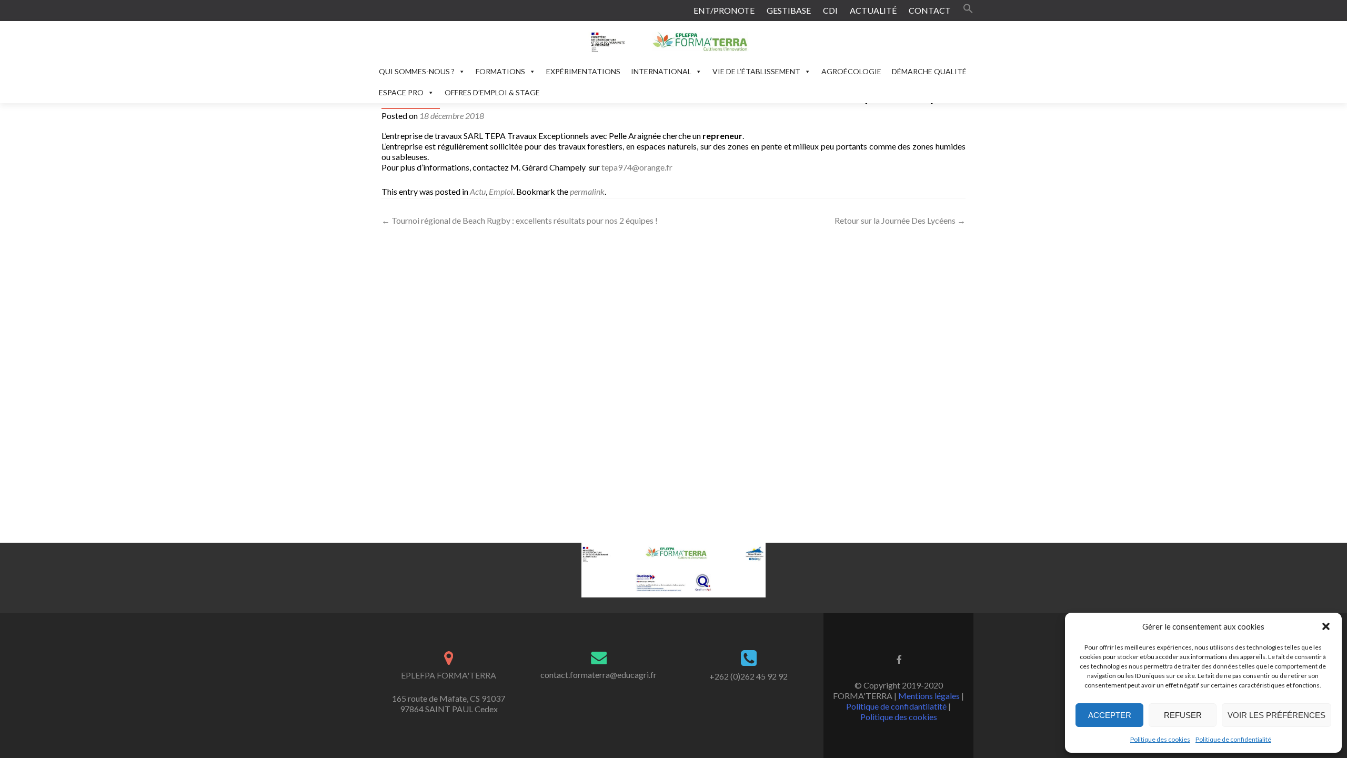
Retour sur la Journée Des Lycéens (900, 220)
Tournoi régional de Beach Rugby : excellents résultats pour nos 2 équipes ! (519, 220)
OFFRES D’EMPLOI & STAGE (492, 92)
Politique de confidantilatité (896, 706)
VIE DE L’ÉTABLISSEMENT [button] (756, 71)
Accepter (1109, 715)
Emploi (501, 191)
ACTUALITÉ (873, 10)
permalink (587, 191)
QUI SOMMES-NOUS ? (417, 71)
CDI (830, 10)
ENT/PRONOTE (724, 10)
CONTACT (930, 10)
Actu (478, 191)
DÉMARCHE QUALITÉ (929, 71)
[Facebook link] (898, 659)
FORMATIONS (500, 71)
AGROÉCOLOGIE (851, 71)
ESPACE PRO (401, 92)
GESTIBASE (789, 10)
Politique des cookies (1160, 739)
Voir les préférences (1276, 715)
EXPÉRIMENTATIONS (583, 71)
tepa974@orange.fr (636, 167)
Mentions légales (929, 696)
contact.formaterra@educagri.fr (598, 675)
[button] (1326, 626)
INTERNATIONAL (661, 71)
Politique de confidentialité (1233, 739)
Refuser (1183, 715)
